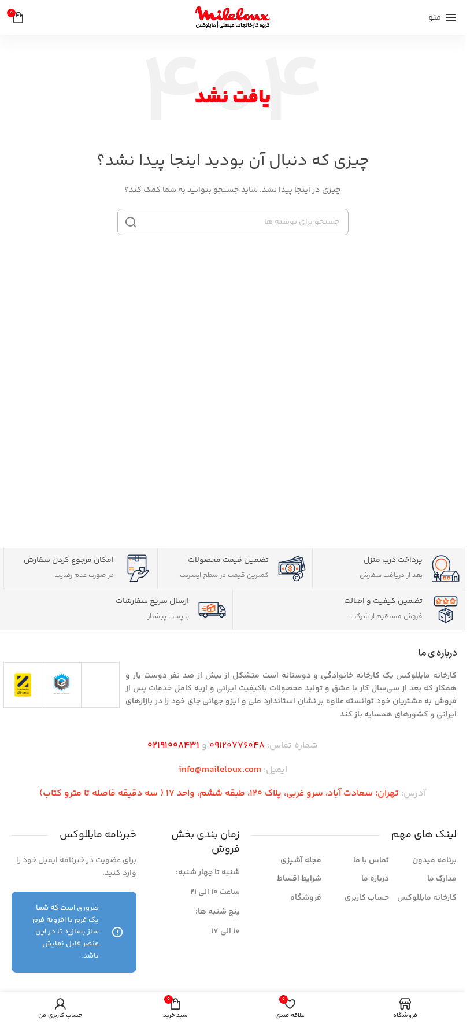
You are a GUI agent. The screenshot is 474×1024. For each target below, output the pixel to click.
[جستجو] (130, 222)
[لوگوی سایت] (233, 17)
